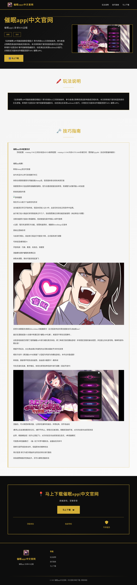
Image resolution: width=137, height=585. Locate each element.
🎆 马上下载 (14, 58)
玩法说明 (105, 5)
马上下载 (125, 5)
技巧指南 (115, 5)
